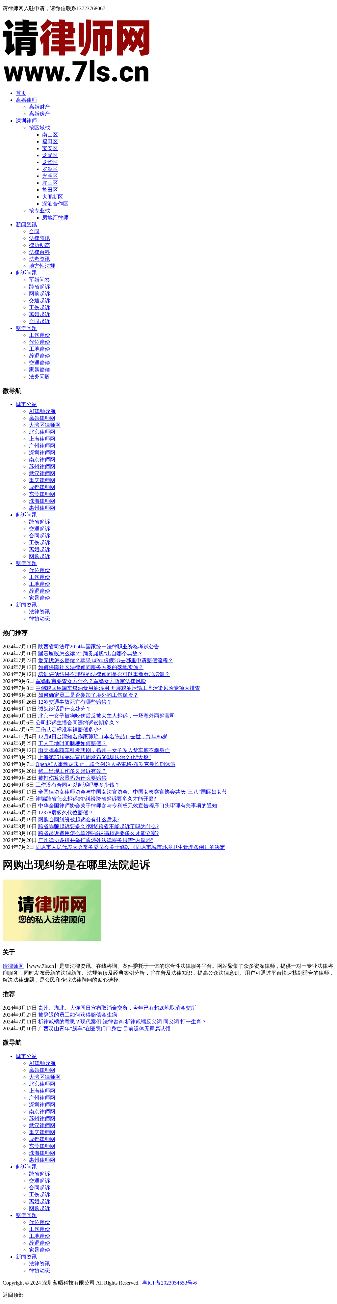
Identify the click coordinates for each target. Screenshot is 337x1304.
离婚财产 (39, 107)
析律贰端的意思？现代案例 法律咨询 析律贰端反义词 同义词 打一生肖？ (122, 1021)
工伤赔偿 (39, 335)
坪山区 (50, 183)
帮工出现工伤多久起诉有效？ (72, 771)
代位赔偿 (39, 342)
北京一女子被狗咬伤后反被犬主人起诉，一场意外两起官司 (106, 716)
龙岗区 (50, 155)
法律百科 (39, 252)
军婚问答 (39, 280)
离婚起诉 (39, 314)
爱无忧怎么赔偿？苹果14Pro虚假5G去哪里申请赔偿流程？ (105, 660)
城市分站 (26, 404)
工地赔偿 (39, 349)
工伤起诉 (39, 307)
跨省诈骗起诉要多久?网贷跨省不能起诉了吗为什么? (98, 826)
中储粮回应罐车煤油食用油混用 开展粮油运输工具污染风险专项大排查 (118, 688)
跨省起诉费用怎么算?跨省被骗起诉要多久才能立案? (98, 833)
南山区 (50, 134)
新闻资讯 (26, 224)
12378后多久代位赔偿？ (65, 812)
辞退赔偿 (39, 356)
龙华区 (50, 162)
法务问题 (39, 376)
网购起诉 (39, 293)
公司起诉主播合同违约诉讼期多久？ (78, 722)
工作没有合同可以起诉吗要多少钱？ (78, 785)
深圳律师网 (42, 452)
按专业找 (39, 210)
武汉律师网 (42, 473)
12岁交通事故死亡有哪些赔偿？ (75, 702)
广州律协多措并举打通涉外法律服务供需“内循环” (95, 840)
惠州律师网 (42, 508)
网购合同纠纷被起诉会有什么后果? (78, 819)
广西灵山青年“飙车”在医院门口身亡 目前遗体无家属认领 (104, 1028)
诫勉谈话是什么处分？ (64, 709)
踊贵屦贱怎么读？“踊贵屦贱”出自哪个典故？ (90, 653)
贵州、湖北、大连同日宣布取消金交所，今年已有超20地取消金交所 (117, 1008)
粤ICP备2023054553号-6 (169, 1283)
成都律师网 (42, 487)
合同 (34, 231)
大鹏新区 (52, 197)
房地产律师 (55, 217)
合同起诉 (39, 321)
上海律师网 (42, 439)
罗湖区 (50, 169)
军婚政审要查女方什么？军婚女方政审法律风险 (91, 681)
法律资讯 (39, 238)
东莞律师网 (42, 494)
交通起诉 (39, 300)
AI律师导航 (42, 411)
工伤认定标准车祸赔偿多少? (68, 729)
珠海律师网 (42, 501)
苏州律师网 (42, 466)
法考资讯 (39, 259)
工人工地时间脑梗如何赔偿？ (72, 743)
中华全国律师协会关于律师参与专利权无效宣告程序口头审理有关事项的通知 (127, 805)
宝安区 (50, 148)
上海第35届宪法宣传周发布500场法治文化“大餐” (94, 757)
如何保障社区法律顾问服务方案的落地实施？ (90, 667)
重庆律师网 (42, 480)
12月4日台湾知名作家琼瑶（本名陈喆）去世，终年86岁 (102, 736)
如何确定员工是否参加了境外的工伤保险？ (88, 695)
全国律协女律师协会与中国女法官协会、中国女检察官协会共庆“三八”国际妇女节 (132, 792)
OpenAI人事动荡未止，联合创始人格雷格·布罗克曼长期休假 (105, 764)
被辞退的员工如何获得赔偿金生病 (77, 1015)
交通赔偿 (39, 363)
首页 (21, 93)
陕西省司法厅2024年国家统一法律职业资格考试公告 (98, 646)
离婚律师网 (42, 418)
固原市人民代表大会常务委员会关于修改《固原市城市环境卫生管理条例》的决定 (130, 847)
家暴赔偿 (39, 369)
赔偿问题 (26, 328)
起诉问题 (26, 273)
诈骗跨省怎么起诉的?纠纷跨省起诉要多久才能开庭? (96, 798)
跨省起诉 (39, 286)
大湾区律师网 (45, 425)
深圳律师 (26, 120)
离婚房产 (39, 114)
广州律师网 (42, 445)
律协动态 (39, 245)
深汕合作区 (55, 203)
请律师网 (13, 966)
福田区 (50, 141)
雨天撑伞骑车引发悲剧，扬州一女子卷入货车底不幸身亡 (104, 750)
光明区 (50, 176)
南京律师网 (42, 459)
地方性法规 (42, 266)
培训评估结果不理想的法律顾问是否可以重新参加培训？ (104, 674)
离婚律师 (26, 100)
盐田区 (50, 190)
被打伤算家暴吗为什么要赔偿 (72, 778)
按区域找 (39, 127)
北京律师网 (42, 432)
